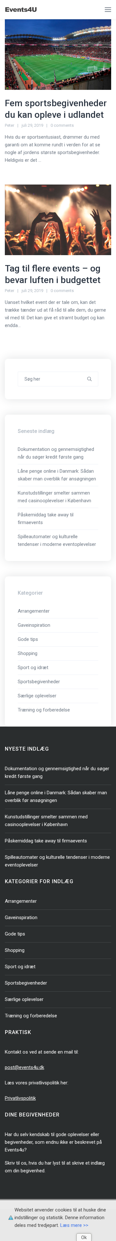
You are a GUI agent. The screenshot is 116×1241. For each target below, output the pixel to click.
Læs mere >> (74, 1225)
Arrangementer (34, 611)
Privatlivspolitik (20, 1098)
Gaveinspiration (34, 625)
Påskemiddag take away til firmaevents (46, 841)
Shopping (27, 653)
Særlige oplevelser (37, 696)
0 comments (62, 125)
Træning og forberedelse (44, 710)
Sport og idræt (33, 667)
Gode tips (28, 639)
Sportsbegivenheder (39, 682)
